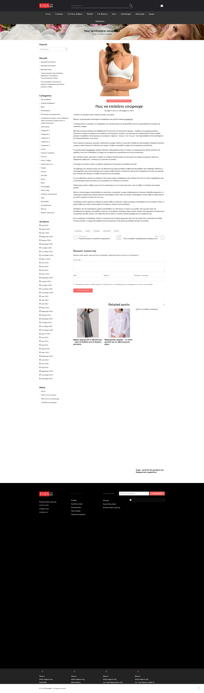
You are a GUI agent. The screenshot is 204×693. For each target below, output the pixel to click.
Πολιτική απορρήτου (78, 514)
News (43, 183)
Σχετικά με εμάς (76, 504)
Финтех (43, 209)
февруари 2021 (47, 356)
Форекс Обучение (47, 213)
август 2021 (45, 334)
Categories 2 (45, 134)
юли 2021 (45, 337)
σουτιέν (116, 231)
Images (43, 168)
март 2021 (45, 352)
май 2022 (44, 304)
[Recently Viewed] (199, 688)
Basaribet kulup (46, 69)
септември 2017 (47, 375)
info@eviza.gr (44, 509)
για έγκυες (103, 14)
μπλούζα (97, 231)
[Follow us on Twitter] (72, 493)
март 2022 (45, 308)
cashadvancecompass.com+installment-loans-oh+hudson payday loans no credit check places (55, 120)
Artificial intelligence (48, 103)
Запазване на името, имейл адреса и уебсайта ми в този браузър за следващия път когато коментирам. (114, 284)
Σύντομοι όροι (76, 507)
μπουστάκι (106, 231)
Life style (126, 101)
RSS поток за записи (48, 395)
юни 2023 (45, 266)
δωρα (151, 14)
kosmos (43, 171)
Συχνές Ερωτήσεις (109, 504)
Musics (43, 179)
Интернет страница (141, 275)
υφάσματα (99, 21)
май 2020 (44, 367)
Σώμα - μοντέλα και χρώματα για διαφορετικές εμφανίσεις (149, 471)
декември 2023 (47, 244)
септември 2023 (47, 255)
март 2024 (45, 233)
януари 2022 (46, 315)
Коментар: (77, 260)
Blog (42, 107)
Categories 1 (45, 130)
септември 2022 (47, 293)
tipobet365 (45, 201)
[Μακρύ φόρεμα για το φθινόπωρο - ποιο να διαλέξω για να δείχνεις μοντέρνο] (87, 323)
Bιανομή (106, 500)
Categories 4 (45, 142)
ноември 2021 (46, 322)
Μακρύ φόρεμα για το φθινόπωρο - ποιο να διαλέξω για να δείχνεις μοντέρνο (87, 342)
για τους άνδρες (75, 14)
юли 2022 (45, 296)
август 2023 (45, 259)
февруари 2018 (47, 371)
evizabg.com (43, 512)
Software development (49, 194)
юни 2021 (45, 341)
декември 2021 (47, 319)
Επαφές (74, 500)
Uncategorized (46, 205)
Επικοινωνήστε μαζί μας (111, 507)
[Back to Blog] (119, 237)
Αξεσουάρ (140, 14)
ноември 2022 (46, 285)
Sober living (45, 190)
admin (109, 111)
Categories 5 (45, 145)
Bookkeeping (45, 111)
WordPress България (49, 402)
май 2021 (44, 345)
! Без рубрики (46, 99)
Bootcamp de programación (50, 114)
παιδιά (90, 14)
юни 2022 (45, 300)
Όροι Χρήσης (75, 511)
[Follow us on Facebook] (75, 493)
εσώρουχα (78, 231)
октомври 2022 (47, 289)
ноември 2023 (46, 248)
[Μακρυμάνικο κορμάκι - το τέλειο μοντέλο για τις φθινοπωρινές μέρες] (119, 323)
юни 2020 (45, 364)
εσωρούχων (128, 119)
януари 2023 (46, 281)
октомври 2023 (47, 251)
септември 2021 (47, 330)
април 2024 (45, 229)
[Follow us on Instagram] (81, 493)
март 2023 (45, 274)
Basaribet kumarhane (48, 62)
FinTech (43, 157)
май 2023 (44, 270)
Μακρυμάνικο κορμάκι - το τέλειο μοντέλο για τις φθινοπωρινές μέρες (118, 342)
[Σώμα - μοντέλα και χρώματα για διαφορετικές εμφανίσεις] (150, 388)
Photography (45, 186)
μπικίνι (87, 231)
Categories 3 (45, 138)
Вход (43, 391)
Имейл (106, 275)
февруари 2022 (47, 311)
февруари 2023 (47, 278)
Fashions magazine (105, 34)
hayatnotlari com (47, 164)
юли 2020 (45, 360)
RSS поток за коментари (50, 399)
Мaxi (114, 14)
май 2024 (44, 225)
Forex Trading (46, 160)
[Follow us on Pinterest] (78, 493)
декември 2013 (47, 379)
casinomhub (45, 127)
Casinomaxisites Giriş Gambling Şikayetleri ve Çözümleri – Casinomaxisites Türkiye (52, 75)
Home (48, 14)
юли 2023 (45, 263)
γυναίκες (59, 14)
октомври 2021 (47, 326)
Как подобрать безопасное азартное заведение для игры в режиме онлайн (52, 84)
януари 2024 (46, 240)
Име (75, 275)
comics (43, 149)
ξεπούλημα (126, 14)
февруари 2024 (47, 236)
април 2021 (45, 349)
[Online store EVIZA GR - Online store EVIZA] (46, 5)
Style (42, 198)
